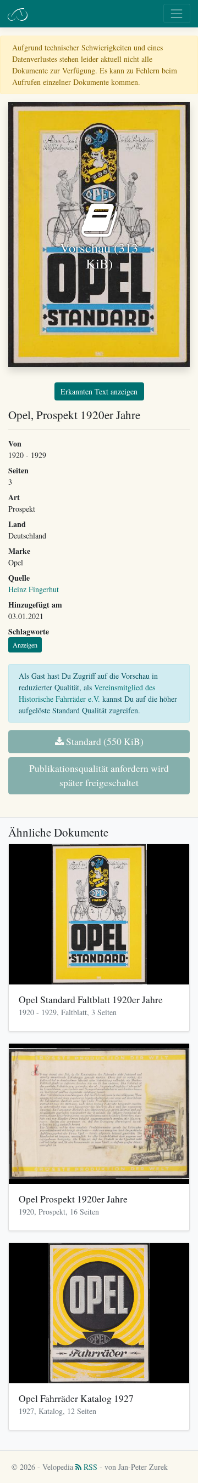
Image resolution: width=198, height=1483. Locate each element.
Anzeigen (25, 644)
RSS (89, 1467)
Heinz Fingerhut (33, 589)
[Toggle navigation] (176, 13)
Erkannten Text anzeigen (99, 391)
